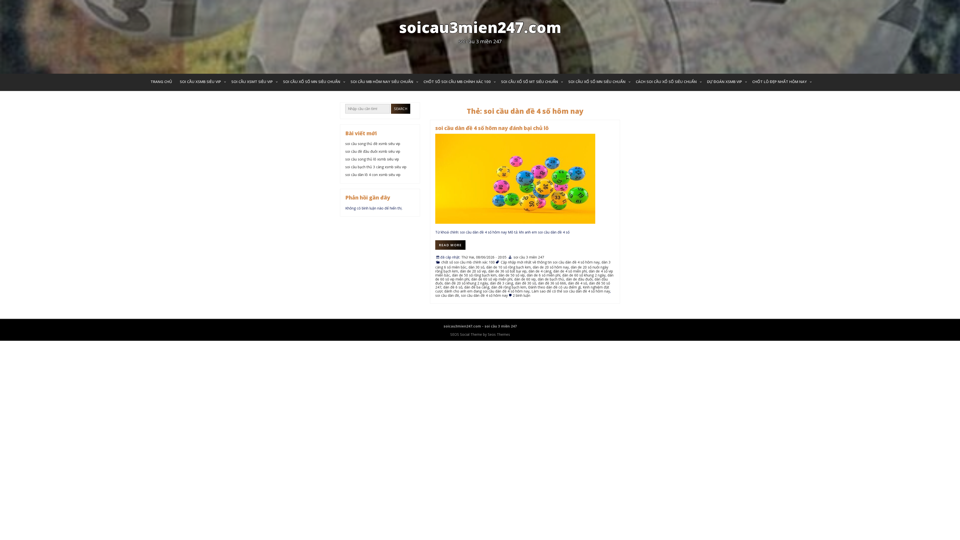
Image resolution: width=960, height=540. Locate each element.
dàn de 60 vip (525, 279)
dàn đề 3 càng (501, 283)
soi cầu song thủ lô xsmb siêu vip (372, 159)
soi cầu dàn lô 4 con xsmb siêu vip (372, 174)
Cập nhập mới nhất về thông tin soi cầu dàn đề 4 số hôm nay (550, 262)
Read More (450, 245)
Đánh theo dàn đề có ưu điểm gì (554, 287)
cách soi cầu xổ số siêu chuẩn (666, 81)
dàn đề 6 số (452, 287)
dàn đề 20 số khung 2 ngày (466, 283)
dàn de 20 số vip (473, 271)
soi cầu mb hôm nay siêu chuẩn (381, 81)
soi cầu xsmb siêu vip (200, 81)
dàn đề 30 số (525, 283)
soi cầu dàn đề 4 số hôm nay (484, 295)
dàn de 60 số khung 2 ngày (584, 275)
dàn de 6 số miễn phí (543, 275)
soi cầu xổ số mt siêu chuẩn (529, 81)
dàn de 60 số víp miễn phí (491, 279)
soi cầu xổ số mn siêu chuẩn (311, 81)
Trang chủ (161, 81)
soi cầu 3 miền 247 (529, 257)
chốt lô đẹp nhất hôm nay (779, 81)
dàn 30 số (476, 267)
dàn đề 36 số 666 (552, 283)
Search (400, 108)
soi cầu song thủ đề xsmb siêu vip (372, 143)
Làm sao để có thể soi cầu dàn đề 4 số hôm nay (571, 291)
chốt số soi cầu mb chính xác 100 (457, 81)
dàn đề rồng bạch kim (508, 287)
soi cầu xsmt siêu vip (252, 81)
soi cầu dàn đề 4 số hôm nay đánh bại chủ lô (492, 128)
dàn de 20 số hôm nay (551, 267)
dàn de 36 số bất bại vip (507, 271)
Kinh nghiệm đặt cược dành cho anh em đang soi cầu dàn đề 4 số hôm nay (522, 289)
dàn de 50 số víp (511, 275)
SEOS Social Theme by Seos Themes (480, 334)
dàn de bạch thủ (551, 279)
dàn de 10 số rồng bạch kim (508, 267)
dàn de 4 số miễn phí (570, 271)
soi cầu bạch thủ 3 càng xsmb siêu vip (375, 166)
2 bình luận (521, 295)
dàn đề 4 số (577, 283)
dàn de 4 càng (539, 271)
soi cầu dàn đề (447, 295)
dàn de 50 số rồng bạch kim (474, 275)
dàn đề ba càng (476, 287)
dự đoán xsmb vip (724, 81)
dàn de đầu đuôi (579, 279)
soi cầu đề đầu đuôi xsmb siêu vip (372, 151)
